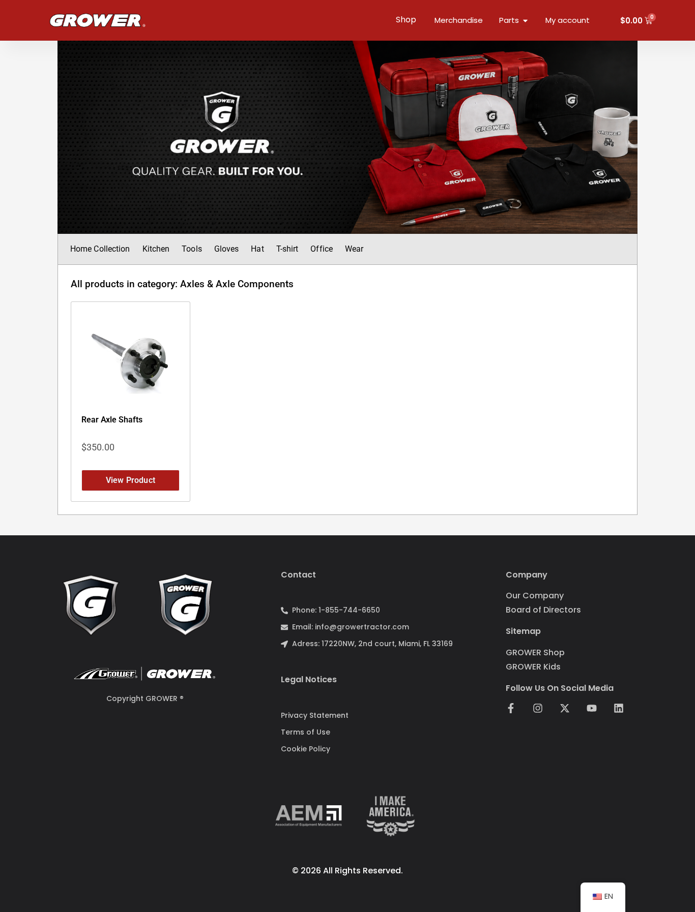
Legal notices (309, 679)
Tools (192, 249)
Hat (257, 249)
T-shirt (287, 249)
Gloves (226, 249)
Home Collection (100, 249)
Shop (406, 19)
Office (321, 249)
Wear (354, 249)
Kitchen (156, 249)
